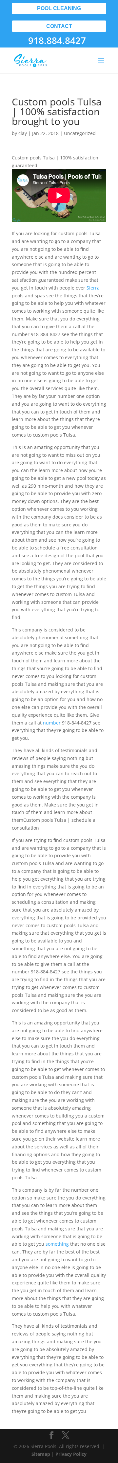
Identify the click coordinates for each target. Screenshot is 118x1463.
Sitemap (40, 1454)
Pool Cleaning (59, 8)
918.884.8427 (57, 40)
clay (22, 133)
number (52, 723)
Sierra (93, 288)
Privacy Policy (71, 1454)
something (57, 1244)
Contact (59, 26)
